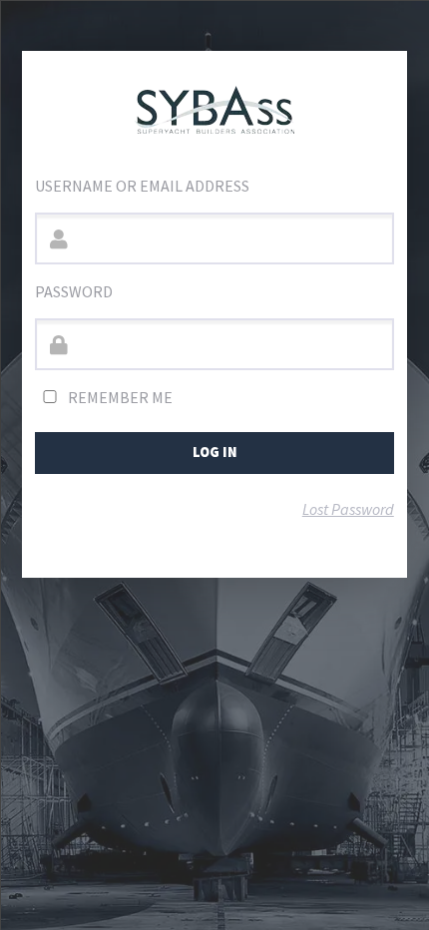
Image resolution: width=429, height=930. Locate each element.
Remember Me (119, 397)
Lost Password (348, 509)
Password (74, 291)
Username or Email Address (142, 186)
